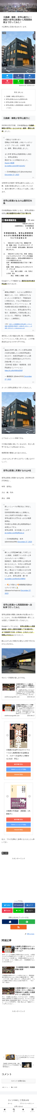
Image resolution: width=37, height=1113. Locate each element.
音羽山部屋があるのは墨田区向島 (16, 99)
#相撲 (12, 163)
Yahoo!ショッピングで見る (18, 769)
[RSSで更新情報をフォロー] (18, 927)
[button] (33, 540)
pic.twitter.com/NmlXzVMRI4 (15, 579)
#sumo (7, 163)
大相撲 (6, 853)
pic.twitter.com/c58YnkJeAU (15, 166)
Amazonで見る (18, 774)
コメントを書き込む (18, 1081)
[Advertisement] (18, 878)
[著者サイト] (10, 921)
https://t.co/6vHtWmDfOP (14, 370)
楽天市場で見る (18, 764)
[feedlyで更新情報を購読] (27, 921)
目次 (15, 92)
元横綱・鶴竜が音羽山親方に (15, 96)
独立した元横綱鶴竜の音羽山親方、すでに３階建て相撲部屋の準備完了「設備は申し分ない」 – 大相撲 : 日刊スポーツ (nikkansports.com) (18, 326)
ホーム (10, 1103)
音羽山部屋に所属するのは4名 (15, 102)
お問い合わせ (18, 1106)
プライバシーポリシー (27, 1103)
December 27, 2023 (12, 175)
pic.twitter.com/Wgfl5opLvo (14, 533)
